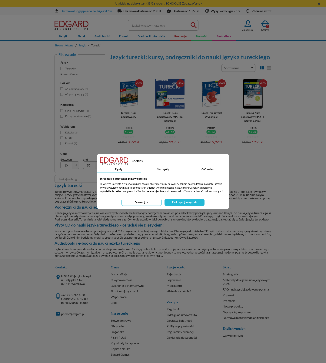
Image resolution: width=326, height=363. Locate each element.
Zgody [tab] (118, 169)
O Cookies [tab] (207, 169)
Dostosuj (140, 202)
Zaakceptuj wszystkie (184, 202)
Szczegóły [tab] (163, 169)
